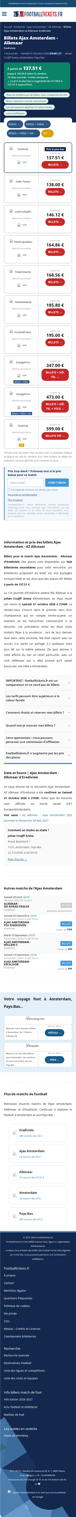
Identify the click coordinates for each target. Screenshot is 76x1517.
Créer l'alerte (57, 482)
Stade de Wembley (16, 1435)
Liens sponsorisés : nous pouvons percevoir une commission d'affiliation (33, 740)
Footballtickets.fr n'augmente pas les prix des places (35, 755)
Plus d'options (15, 500)
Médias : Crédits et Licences (22, 1328)
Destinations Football (17, 1363)
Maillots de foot (14, 1414)
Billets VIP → (55, 436)
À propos (10, 1275)
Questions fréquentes (18, 1298)
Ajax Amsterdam (36, 27)
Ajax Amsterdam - (38, 924)
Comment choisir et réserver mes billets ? (35, 712)
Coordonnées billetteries (20, 1336)
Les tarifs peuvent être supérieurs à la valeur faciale (32, 698)
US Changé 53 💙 (33, 1479)
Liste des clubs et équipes (21, 1378)
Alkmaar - (38, 905)
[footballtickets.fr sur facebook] (16, 1509)
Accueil (8, 27)
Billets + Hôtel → (55, 374)
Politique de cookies (17, 1305)
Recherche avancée (16, 1355)
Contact (9, 1283)
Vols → (54, 1059)
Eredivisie (19, 27)
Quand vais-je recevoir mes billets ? (30, 725)
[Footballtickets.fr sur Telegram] (57, 1509)
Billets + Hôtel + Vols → (55, 406)
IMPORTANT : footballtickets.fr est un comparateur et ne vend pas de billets (32, 683)
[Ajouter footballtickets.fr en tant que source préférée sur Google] (37, 1495)
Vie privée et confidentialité (22, 494)
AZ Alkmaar (54, 27)
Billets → (55, 164)
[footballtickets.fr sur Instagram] (37, 1509)
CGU (7, 1321)
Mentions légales (15, 1290)
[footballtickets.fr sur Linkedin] (47, 1509)
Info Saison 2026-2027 (18, 1399)
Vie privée (10, 1313)
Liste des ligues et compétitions (24, 1370)
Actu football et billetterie (20, 1407)
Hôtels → (54, 1032)
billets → (55, 191)
